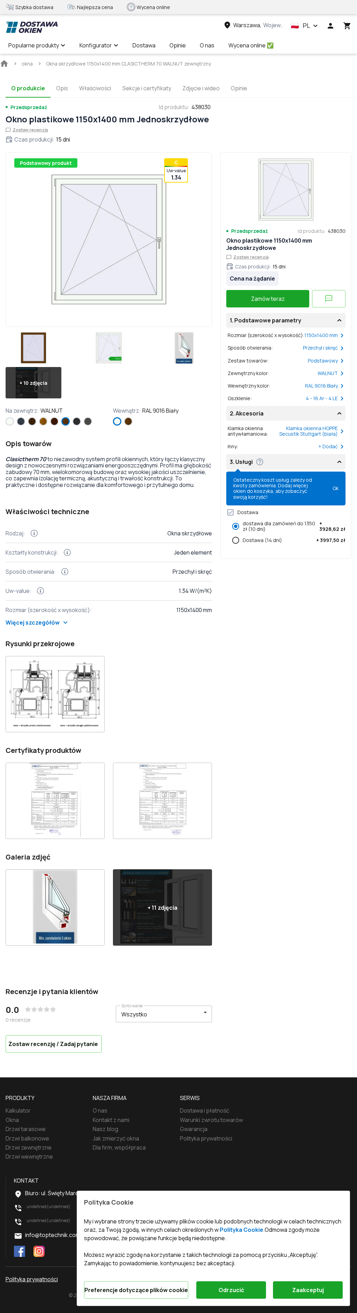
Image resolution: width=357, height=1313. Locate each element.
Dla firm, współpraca (119, 1147)
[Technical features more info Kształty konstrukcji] (67, 552)
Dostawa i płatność (204, 1110)
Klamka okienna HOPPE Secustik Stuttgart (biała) (308, 431)
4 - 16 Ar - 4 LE (322, 398)
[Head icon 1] (330, 26)
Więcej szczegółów (33, 622)
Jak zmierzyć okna (116, 1138)
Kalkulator (18, 1110)
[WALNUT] (65, 421)
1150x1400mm (321, 335)
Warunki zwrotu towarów (211, 1120)
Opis (62, 88)
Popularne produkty (33, 45)
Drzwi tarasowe (26, 1129)
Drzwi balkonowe (27, 1138)
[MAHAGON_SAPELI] (54, 421)
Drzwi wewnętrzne (29, 1156)
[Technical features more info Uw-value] (40, 590)
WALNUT (328, 373)
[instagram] (39, 1252)
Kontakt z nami (111, 1120)
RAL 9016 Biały (321, 386)
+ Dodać (328, 446)
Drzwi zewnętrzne (29, 1147)
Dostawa (143, 45)
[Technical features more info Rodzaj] (34, 533)
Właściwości (95, 88)
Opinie (177, 45)
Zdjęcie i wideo (201, 88)
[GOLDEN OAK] (43, 421)
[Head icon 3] (347, 26)
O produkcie (28, 88)
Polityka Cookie (241, 1230)
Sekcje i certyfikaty (146, 88)
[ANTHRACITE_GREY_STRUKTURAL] (21, 421)
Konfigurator (95, 45)
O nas (207, 45)
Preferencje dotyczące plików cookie (136, 1290)
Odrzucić (231, 1290)
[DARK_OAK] (32, 421)
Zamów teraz (268, 299)
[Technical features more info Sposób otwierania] (64, 571)
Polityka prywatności (206, 1138)
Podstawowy (323, 361)
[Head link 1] (32, 27)
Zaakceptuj (308, 1290)
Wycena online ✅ (251, 45)
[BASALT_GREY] (88, 421)
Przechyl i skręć (320, 348)
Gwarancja (193, 1129)
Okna (12, 1120)
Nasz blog (105, 1129)
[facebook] (19, 1252)
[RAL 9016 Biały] (10, 421)
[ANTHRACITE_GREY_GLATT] (77, 421)
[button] (304, 26)
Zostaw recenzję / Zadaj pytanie (53, 1044)
